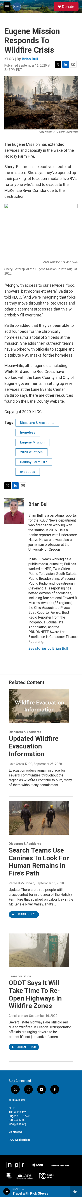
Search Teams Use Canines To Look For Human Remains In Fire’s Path (39, 861)
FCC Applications (19, 1139)
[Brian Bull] (14, 511)
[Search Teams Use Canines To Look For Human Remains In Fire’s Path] (39, 818)
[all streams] (76, 1191)
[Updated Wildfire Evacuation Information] (39, 706)
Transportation (20, 976)
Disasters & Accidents (37, 423)
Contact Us (16, 1131)
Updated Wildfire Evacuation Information (33, 746)
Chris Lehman (18, 1015)
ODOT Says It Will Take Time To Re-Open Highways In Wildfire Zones (35, 994)
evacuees (27, 471)
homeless (27, 432)
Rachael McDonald (21, 883)
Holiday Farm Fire (33, 462)
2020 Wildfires (31, 452)
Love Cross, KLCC (20, 764)
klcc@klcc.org (17, 1124)
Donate (68, 7)
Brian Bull (30, 59)
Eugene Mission (32, 442)
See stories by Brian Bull (48, 648)
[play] (6, 1191)
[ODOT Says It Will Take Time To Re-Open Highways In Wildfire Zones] (39, 950)
